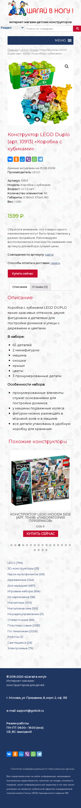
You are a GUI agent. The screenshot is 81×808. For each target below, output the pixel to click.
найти (49, 254)
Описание (19, 286)
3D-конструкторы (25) (23, 568)
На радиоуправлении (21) (26, 614)
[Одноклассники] (16, 159)
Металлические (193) (23, 608)
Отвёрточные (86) (21, 619)
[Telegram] (40, 159)
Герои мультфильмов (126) (26, 574)
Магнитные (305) (20, 602)
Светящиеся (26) (20, 642)
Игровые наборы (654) (24, 591)
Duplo (34, 49)
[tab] (19, 287)
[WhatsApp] (34, 159)
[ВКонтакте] (10, 159)
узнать (55, 263)
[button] (60, 40)
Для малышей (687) (21, 585)
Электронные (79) (20, 648)
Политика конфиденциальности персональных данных (43, 769)
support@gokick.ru (30, 710)
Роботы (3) (15, 636)
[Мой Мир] (22, 159)
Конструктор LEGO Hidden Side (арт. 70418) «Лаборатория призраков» (40, 517)
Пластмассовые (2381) (24, 625)
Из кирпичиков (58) (21, 597)
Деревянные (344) (21, 579)
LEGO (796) (15, 562)
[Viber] (28, 159)
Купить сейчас (22, 273)
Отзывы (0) (40, 286)
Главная (13, 49)
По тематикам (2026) (23, 631)
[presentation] (60, 443)
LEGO (24, 49)
